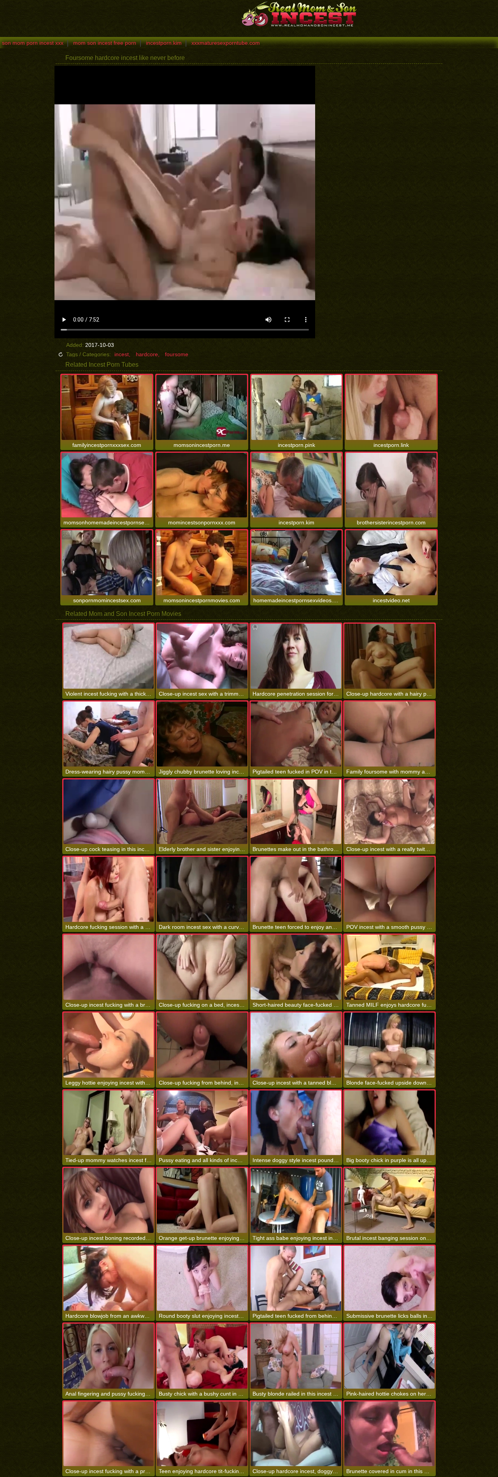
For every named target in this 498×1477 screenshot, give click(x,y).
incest (121, 354)
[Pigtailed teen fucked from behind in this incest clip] (296, 1278)
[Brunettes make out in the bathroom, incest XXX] (296, 811)
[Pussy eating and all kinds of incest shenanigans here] (202, 1122)
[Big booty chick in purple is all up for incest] (389, 1122)
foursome (176, 354)
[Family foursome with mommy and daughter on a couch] (389, 734)
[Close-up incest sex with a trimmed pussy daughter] (202, 656)
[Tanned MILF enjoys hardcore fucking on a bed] (389, 967)
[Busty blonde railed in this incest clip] (296, 1356)
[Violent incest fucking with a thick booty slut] (108, 656)
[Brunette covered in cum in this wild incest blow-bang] (389, 1433)
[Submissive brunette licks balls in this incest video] (389, 1278)
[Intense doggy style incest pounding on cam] (296, 1122)
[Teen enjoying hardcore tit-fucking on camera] (202, 1433)
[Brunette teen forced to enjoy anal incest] (296, 889)
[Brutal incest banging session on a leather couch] (389, 1200)
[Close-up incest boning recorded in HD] (108, 1200)
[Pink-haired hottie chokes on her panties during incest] (389, 1356)
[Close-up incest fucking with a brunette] (108, 967)
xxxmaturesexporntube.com (225, 43)
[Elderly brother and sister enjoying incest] (202, 811)
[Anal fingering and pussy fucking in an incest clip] (108, 1356)
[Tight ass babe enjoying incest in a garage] (296, 1200)
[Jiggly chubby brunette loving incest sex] (202, 734)
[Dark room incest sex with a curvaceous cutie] (202, 889)
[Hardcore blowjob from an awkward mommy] (108, 1278)
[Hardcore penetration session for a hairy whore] (296, 656)
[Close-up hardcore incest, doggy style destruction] (296, 1433)
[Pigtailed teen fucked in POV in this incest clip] (296, 734)
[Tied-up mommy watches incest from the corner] (108, 1122)
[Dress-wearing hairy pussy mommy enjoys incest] (108, 734)
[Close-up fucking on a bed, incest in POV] (202, 967)
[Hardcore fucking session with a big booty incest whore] (108, 889)
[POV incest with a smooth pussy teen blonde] (389, 889)
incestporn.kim (164, 43)
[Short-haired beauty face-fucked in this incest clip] (296, 967)
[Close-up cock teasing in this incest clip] (108, 811)
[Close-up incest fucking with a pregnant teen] (108, 1433)
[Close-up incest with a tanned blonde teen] (296, 1045)
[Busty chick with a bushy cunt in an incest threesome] (202, 1356)
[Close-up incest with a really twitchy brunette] (389, 811)
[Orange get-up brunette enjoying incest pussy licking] (202, 1200)
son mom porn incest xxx (32, 43)
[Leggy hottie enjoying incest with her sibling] (108, 1045)
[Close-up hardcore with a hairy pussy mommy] (389, 656)
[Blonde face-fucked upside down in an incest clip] (389, 1045)
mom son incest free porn (104, 43)
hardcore (147, 354)
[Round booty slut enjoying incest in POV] (202, 1278)
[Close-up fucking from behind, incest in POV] (202, 1045)
